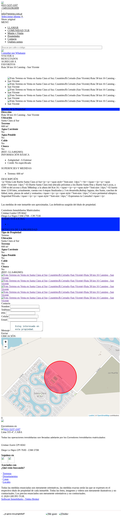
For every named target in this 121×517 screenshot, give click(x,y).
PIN (3, 313)
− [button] (6, 347)
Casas (6, 479)
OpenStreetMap (103, 415)
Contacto (12, 39)
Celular (5, 316)
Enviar (4, 333)
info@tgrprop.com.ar (11, 13)
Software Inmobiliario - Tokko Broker (20, 499)
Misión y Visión (15, 33)
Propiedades (14, 36)
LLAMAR (13, 27)
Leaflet (91, 415)
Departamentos (10, 476)
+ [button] (6, 342)
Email (4, 319)
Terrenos (7, 473)
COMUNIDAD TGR (18, 30)
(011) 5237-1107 (12, 429)
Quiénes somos (15, 41)
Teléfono (5, 309)
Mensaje (5, 330)
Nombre (5, 306)
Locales (6, 482)
